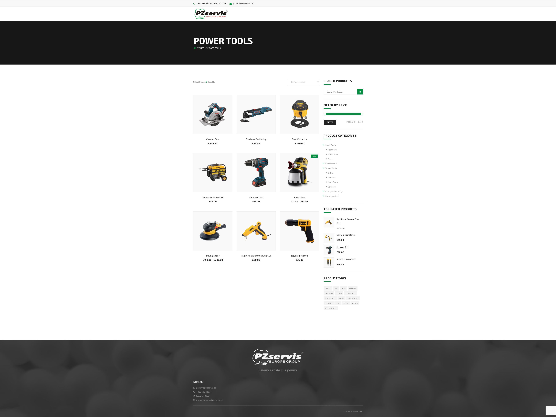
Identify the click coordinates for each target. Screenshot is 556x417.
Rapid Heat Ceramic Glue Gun (256, 255)
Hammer (352, 288)
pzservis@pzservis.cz (243, 3)
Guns (343, 288)
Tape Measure (330, 308)
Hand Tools (330, 145)
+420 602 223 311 (218, 3)
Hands (339, 293)
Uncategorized (332, 196)
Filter (330, 122)
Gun (336, 288)
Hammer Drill (256, 197)
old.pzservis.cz (216, 400)
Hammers (332, 149)
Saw (337, 303)
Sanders (332, 186)
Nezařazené (331, 163)
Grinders (332, 177)
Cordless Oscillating (256, 139)
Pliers (330, 159)
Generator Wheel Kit (213, 197)
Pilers (341, 298)
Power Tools (331, 168)
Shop (201, 48)
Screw (345, 303)
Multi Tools (333, 154)
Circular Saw (212, 139)
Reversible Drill (299, 255)
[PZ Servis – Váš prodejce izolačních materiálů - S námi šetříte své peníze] (211, 13)
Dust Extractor (299, 139)
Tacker (355, 303)
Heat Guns (333, 182)
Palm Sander (213, 255)
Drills (330, 173)
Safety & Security (333, 191)
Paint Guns (299, 197)
